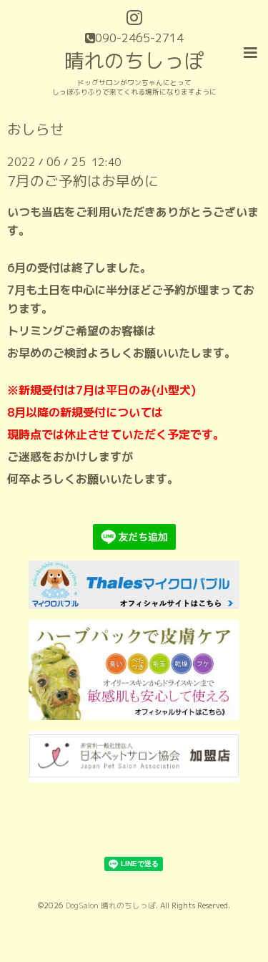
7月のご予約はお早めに (83, 180)
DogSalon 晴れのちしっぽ (111, 905)
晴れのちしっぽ (134, 60)
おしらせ (35, 129)
